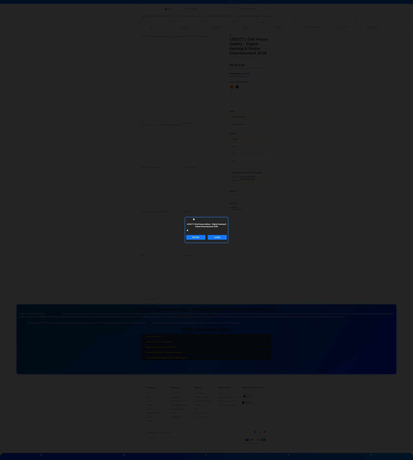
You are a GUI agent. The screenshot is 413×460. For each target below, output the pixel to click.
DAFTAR (195, 237)
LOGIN (217, 237)
